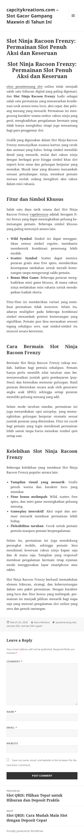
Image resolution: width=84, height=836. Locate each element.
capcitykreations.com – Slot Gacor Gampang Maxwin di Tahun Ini (33, 15)
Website (12, 743)
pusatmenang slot (66, 622)
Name (12, 711)
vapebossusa (39, 214)
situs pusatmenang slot (25, 86)
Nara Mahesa (42, 622)
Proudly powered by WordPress (25, 831)
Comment (14, 661)
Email (12, 727)
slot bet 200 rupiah (31, 626)
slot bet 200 (13, 626)
